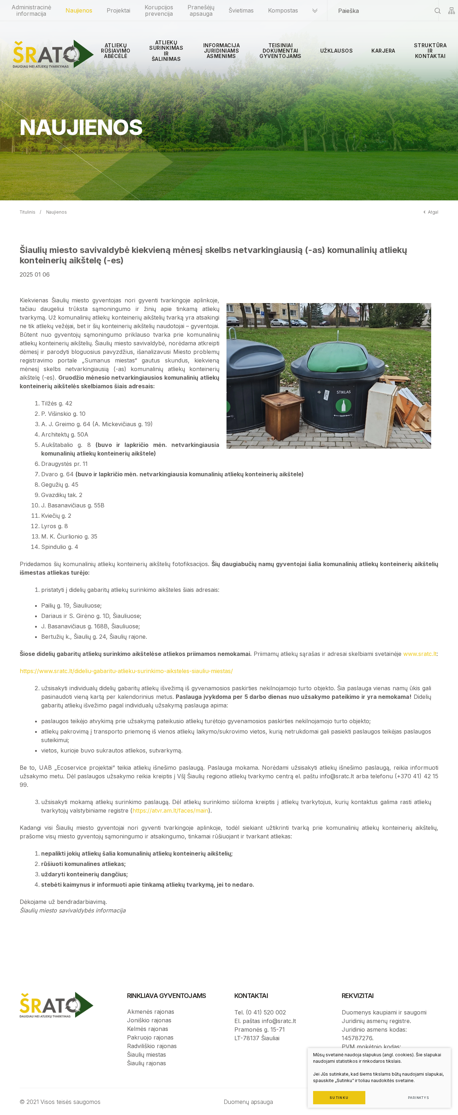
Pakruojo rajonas (150, 1037)
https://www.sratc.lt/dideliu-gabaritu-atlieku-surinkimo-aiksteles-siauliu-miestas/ (126, 671)
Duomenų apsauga (248, 1101)
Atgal (433, 212)
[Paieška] (437, 10)
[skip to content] (315, 10)
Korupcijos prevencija (159, 10)
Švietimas (241, 10)
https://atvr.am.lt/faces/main (170, 810)
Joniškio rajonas (149, 1020)
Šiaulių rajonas (146, 1063)
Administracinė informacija (31, 10)
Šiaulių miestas (146, 1054)
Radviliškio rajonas (152, 1046)
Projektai (118, 10)
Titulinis (27, 212)
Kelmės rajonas (147, 1028)
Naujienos (78, 10)
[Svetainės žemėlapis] (451, 10)
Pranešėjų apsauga (200, 10)
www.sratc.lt (420, 653)
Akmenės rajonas (150, 1011)
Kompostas (283, 10)
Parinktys (418, 1098)
